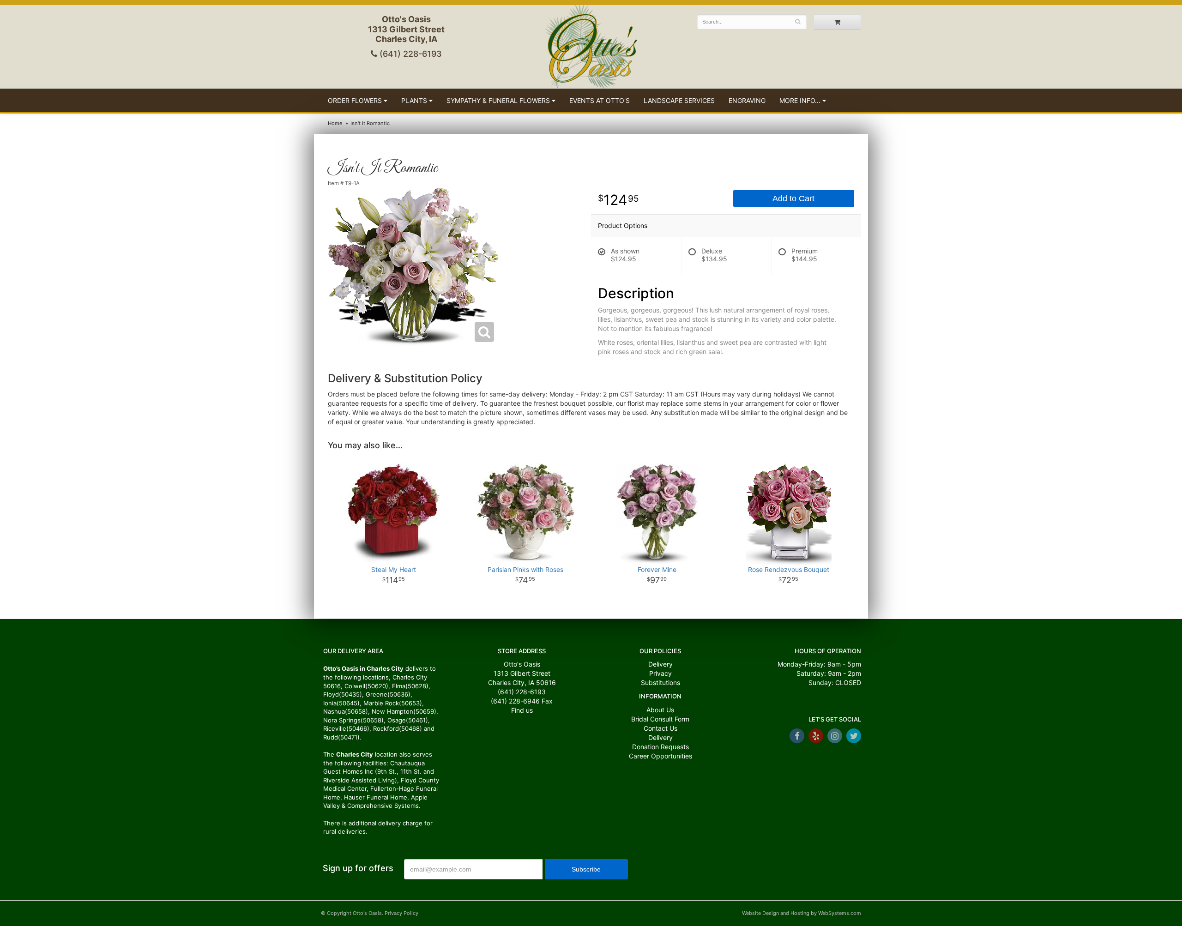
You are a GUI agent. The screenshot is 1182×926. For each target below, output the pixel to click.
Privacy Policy (401, 913)
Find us (522, 710)
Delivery (660, 664)
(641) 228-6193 (409, 54)
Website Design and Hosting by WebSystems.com (801, 913)
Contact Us (660, 728)
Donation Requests (660, 747)
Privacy (660, 673)
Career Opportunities (660, 756)
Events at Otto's (599, 100)
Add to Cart (793, 198)
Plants (414, 100)
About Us (660, 710)
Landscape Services (679, 100)
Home (335, 123)
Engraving (747, 100)
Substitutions (660, 682)
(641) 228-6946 (515, 701)
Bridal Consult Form (660, 719)
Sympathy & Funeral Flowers (498, 100)
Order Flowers (355, 100)
